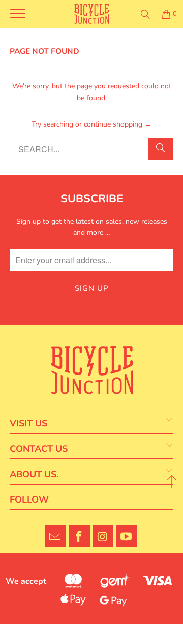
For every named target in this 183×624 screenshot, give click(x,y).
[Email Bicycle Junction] (55, 536)
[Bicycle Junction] (91, 14)
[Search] (145, 14)
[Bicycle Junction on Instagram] (103, 536)
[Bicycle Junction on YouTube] (126, 536)
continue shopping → (117, 124)
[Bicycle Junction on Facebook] (79, 536)
